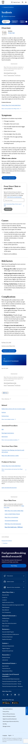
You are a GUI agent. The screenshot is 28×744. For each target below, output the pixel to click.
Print (6, 393)
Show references (5, 399)
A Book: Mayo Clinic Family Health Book (11, 105)
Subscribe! (8, 209)
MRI (3, 429)
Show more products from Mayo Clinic (11, 108)
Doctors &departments (23, 21)
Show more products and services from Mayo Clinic (12, 469)
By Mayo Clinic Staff (6, 342)
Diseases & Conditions (8, 7)
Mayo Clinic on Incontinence (11, 517)
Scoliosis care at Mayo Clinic (8, 346)
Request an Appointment (9, 16)
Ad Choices (17, 75)
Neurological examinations (8, 433)
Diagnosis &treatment (15, 21)
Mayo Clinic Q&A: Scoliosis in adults (10, 455)
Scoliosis (7, 12)
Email (5, 202)
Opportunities (11, 75)
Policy (5, 75)
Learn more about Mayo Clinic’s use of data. (12, 204)
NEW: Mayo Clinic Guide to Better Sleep (14, 510)
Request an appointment (9, 178)
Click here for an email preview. (14, 197)
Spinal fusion (5, 436)
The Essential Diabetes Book (11, 520)
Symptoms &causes (6, 21)
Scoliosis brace (5, 416)
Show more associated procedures (10, 440)
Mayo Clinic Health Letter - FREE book (14, 527)
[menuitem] (6, 21)
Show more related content (8, 419)
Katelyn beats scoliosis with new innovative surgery (13, 408)
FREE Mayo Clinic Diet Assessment (13, 523)
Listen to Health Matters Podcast (12, 514)
